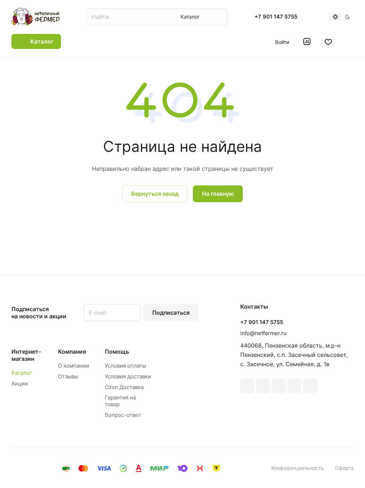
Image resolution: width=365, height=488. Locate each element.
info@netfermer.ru (263, 333)
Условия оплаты (125, 365)
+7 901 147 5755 (276, 17)
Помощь (117, 351)
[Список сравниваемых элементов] (306, 41)
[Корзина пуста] (350, 41)
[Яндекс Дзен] (310, 386)
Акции (19, 383)
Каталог (21, 372)
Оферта (344, 468)
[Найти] (219, 17)
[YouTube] (294, 386)
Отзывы (68, 376)
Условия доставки (128, 376)
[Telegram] (279, 386)
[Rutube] (263, 386)
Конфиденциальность (297, 468)
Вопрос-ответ (123, 415)
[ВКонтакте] (247, 386)
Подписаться (171, 312)
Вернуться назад (155, 193)
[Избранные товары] (328, 41)
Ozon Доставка (124, 387)
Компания (72, 351)
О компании (73, 365)
